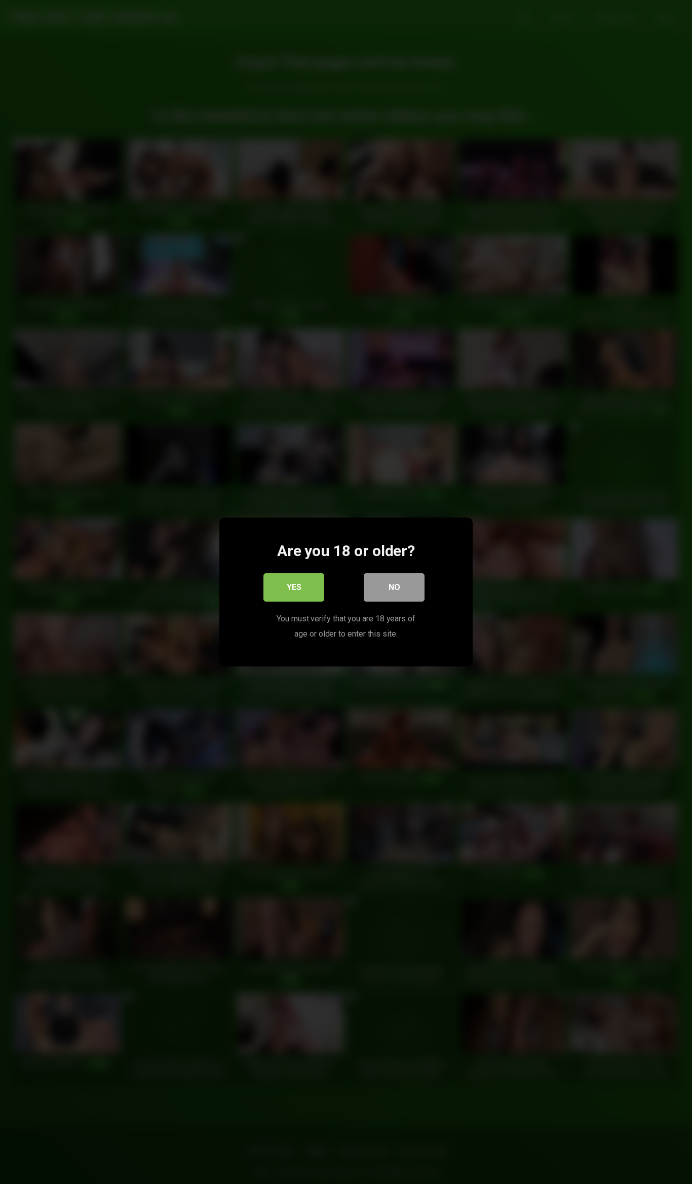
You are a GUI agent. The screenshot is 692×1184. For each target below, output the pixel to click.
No (394, 587)
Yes (294, 587)
